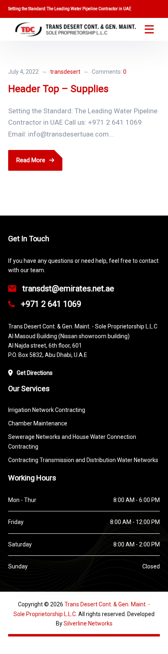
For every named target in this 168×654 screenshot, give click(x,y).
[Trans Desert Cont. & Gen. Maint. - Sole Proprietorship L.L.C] (75, 29)
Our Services (29, 388)
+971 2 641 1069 (50, 304)
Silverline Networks (88, 623)
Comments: (109, 71)
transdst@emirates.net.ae (68, 288)
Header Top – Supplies (58, 89)
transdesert (65, 71)
